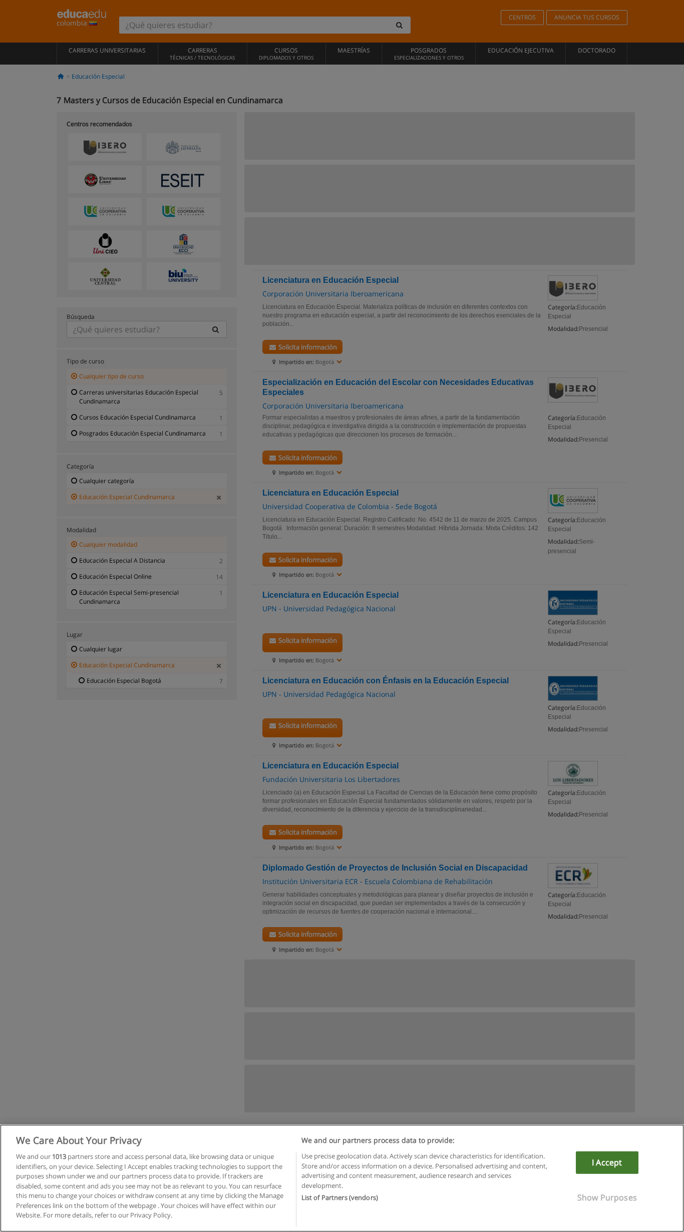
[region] (342, 1178)
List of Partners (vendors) (339, 1197)
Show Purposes (607, 1197)
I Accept (607, 1162)
